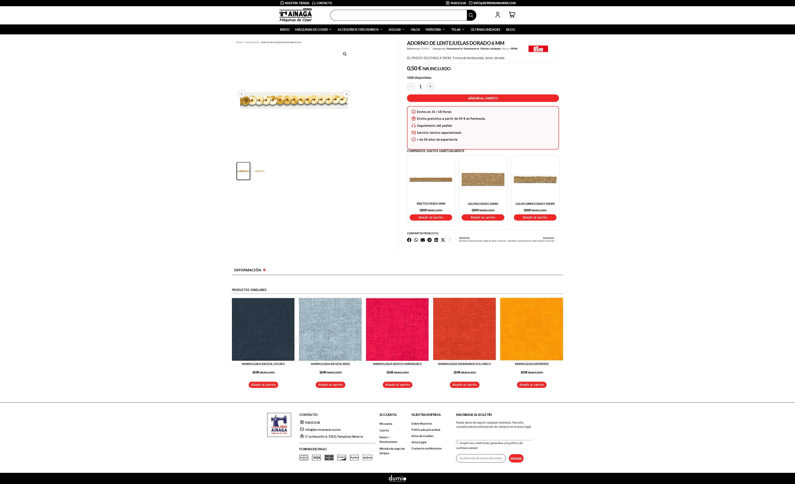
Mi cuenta (385, 423)
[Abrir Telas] (463, 29)
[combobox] (398, 15)
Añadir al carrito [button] (431, 217)
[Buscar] (471, 15)
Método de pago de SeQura (392, 451)
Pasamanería (252, 42)
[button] (345, 54)
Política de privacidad (426, 429)
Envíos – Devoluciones (388, 439)
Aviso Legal (419, 442)
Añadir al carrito (483, 98)
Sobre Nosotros (422, 423)
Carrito (384, 430)
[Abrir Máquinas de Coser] (330, 29)
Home (239, 42)
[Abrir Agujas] (403, 29)
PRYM (514, 48)
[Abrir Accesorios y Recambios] (381, 29)
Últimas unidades (490, 48)
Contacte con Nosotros (427, 448)
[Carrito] (512, 14)
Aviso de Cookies (423, 436)
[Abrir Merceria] (443, 29)
